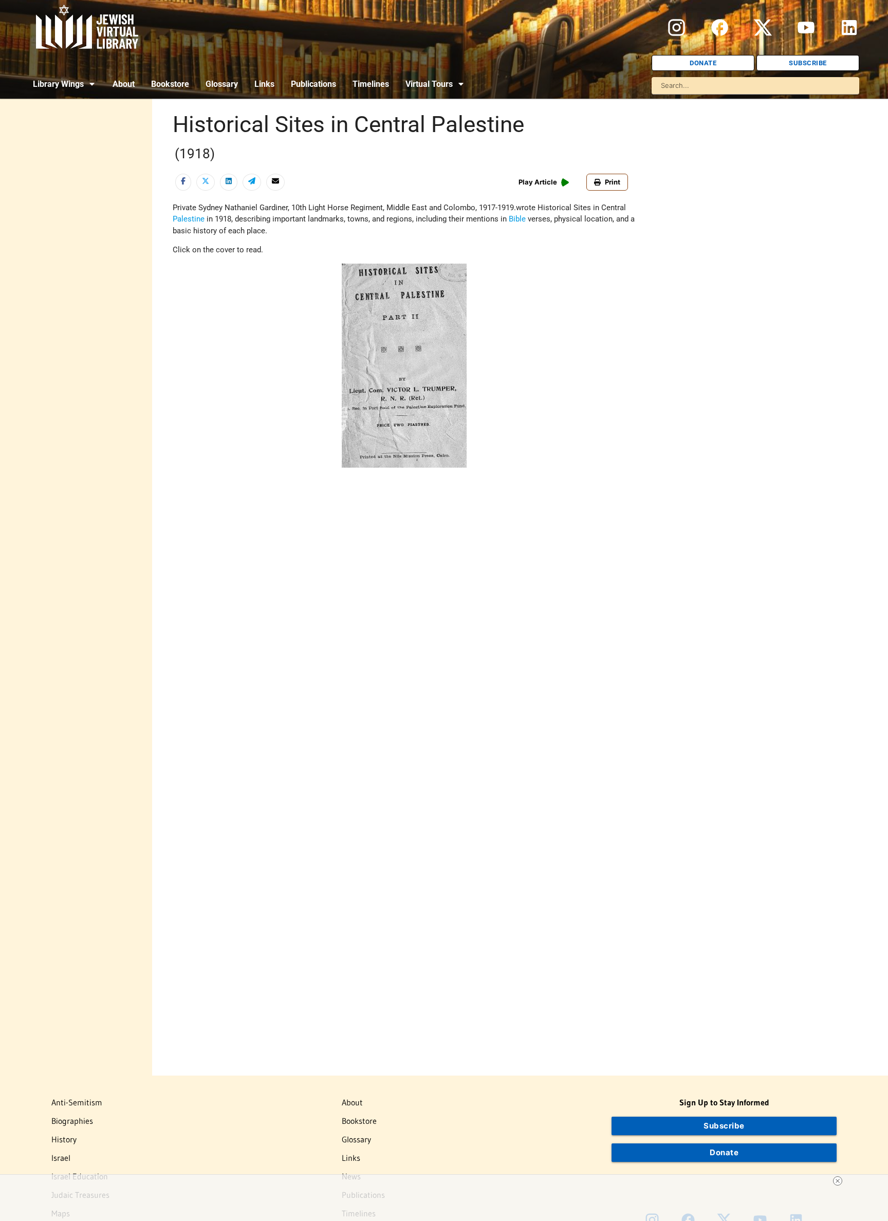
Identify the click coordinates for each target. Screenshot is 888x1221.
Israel (60, 1158)
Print (612, 182)
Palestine (189, 219)
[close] (837, 1181)
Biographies (72, 1121)
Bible (517, 219)
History (64, 1139)
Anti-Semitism (76, 1102)
